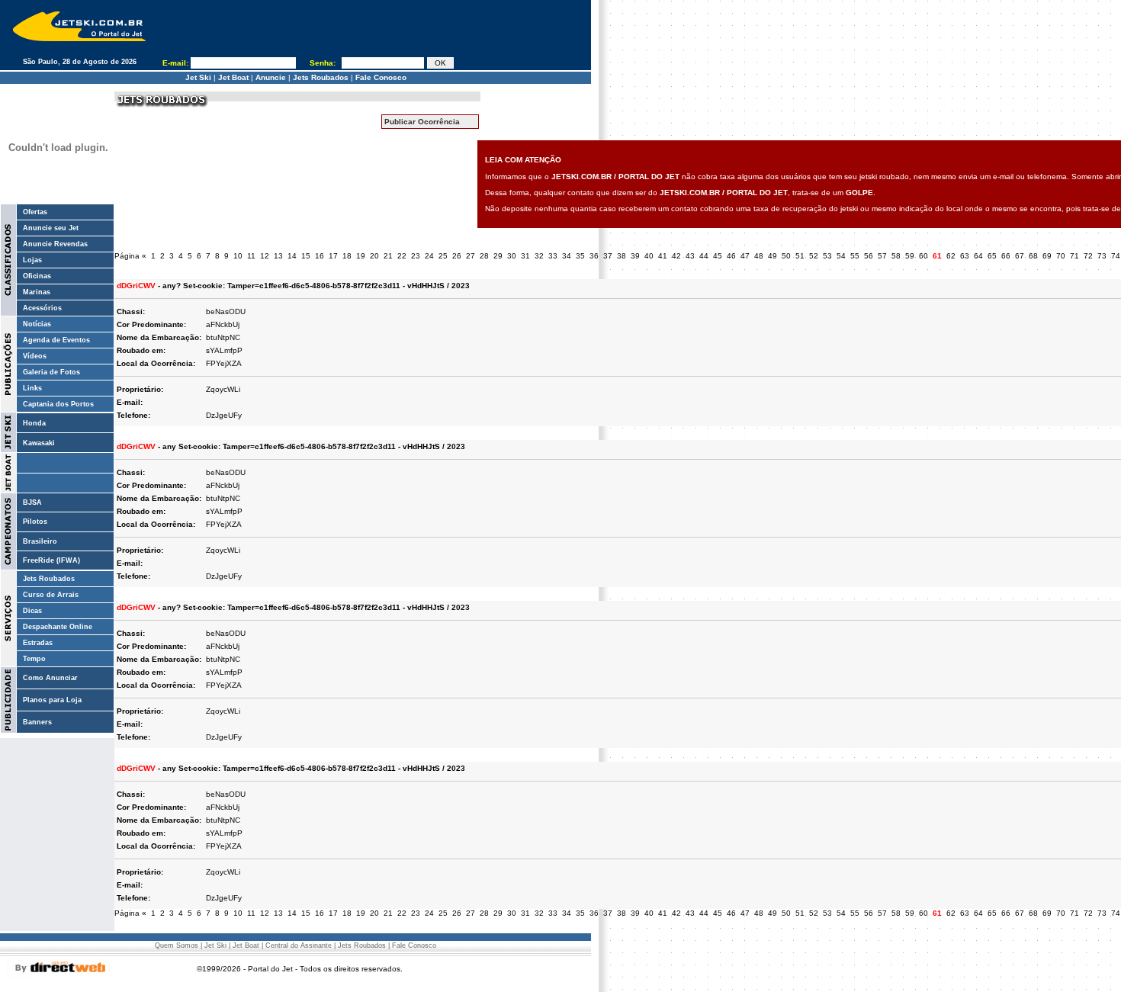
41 (663, 256)
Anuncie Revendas (55, 244)
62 (951, 256)
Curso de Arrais (51, 595)
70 (1061, 256)
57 (882, 256)
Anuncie (270, 77)
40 (649, 256)
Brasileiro (40, 541)
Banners (37, 722)
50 (786, 256)
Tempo (34, 659)
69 (1047, 256)
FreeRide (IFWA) (51, 560)
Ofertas (35, 212)
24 (429, 256)
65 (992, 256)
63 (965, 256)
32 (539, 256)
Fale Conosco (380, 77)
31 (525, 256)
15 (306, 256)
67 (1019, 256)
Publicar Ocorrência (422, 121)
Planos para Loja (52, 700)
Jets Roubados (321, 77)
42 (676, 256)
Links (32, 388)
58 (896, 256)
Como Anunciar (50, 678)
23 (415, 256)
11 (251, 256)
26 (457, 256)
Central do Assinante (298, 945)
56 (868, 256)
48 (759, 256)
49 (772, 256)
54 (841, 256)
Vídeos (35, 356)
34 (566, 256)
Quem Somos (176, 945)
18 (347, 256)
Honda (34, 423)
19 (361, 256)
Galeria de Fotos (51, 372)
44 (704, 256)
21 (388, 256)
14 (292, 256)
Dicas (32, 611)
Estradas (38, 643)
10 (238, 256)
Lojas (32, 260)
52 (814, 256)
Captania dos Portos (58, 404)
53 (827, 256)
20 (374, 256)
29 (498, 256)
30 (512, 256)
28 (484, 256)
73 (1102, 256)
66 (1006, 256)
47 (745, 256)
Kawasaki (39, 443)
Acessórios (42, 308)
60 (923, 256)
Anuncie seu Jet (51, 228)
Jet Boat (233, 77)
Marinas (36, 292)
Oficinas (37, 276)
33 (553, 256)
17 (333, 256)
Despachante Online (57, 627)
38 (621, 256)
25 (443, 256)
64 (978, 256)
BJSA (32, 502)
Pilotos (35, 521)
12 (264, 256)
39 (635, 256)
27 (470, 256)
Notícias (37, 324)
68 (1033, 256)
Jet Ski (198, 77)
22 (402, 256)
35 (580, 256)
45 (717, 256)
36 (594, 256)
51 (800, 256)
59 (910, 256)
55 (855, 256)
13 (278, 256)
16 (319, 256)
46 (731, 256)
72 (1088, 256)
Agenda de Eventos (56, 340)
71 (1074, 256)
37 (608, 256)
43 (690, 256)
